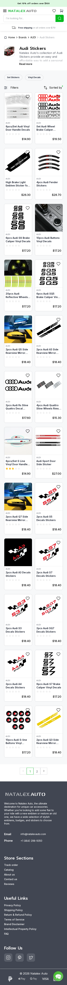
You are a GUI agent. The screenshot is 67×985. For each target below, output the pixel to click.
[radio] (7, 134)
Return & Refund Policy (18, 914)
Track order (11, 864)
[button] (58, 976)
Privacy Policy (12, 905)
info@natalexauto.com (33, 834)
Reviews (9, 884)
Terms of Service (14, 919)
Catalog (9, 869)
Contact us (10, 879)
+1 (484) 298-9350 (31, 840)
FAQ (6, 933)
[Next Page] (43, 771)
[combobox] (34, 18)
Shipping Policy (13, 910)
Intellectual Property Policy (20, 928)
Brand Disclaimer (14, 924)
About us (9, 874)
